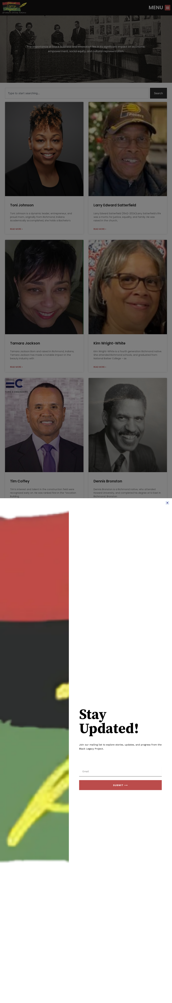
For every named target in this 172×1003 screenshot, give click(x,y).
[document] (86, 501)
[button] (167, 503)
